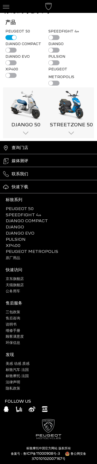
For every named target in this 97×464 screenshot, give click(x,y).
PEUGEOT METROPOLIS (32, 251)
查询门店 (20, 147)
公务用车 (13, 290)
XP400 (13, 245)
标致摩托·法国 (17, 375)
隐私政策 (13, 388)
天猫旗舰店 (15, 284)
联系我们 (20, 173)
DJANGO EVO (20, 233)
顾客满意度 (15, 336)
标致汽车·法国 (17, 369)
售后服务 (14, 302)
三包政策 (13, 311)
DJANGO (15, 227)
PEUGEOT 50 (20, 208)
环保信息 (13, 342)
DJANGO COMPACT (27, 220)
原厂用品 (13, 257)
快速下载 (20, 186)
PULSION (16, 239)
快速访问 (14, 269)
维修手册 (13, 330)
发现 (10, 354)
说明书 (11, 324)
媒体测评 (20, 160)
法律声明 (13, 381)
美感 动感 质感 (17, 363)
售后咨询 (13, 318)
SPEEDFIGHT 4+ (24, 214)
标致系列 (14, 199)
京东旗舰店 (15, 278)
